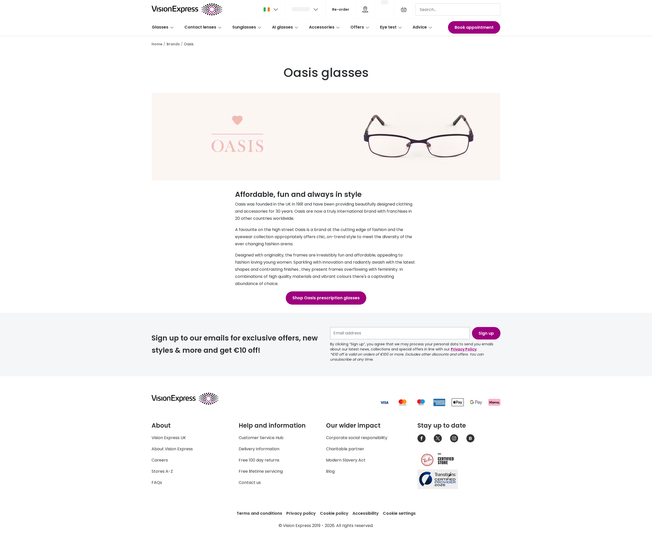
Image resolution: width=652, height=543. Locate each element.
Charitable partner (345, 449)
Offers (357, 27)
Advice (420, 27)
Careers (160, 460)
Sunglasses (244, 27)
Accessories (321, 27)
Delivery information (259, 449)
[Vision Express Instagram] (454, 438)
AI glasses (282, 27)
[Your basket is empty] (403, 9)
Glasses (160, 27)
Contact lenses (200, 27)
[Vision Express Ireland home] (190, 398)
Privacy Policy (464, 349)
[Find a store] (365, 9)
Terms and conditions (259, 513)
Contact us (250, 482)
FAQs (157, 482)
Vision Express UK (169, 438)
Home (157, 44)
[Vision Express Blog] (470, 438)
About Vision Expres (171, 449)
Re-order (340, 9)
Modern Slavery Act (345, 460)
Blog (330, 471)
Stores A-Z (162, 471)
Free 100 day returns (259, 460)
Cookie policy (334, 513)
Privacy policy (301, 513)
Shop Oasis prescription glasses (326, 298)
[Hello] (305, 9)
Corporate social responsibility (356, 438)
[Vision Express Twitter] (438, 438)
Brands (173, 44)
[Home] (187, 9)
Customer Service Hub (261, 438)
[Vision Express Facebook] (421, 438)
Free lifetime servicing (261, 471)
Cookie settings (399, 513)
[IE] (271, 9)
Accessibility (365, 513)
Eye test (388, 27)
